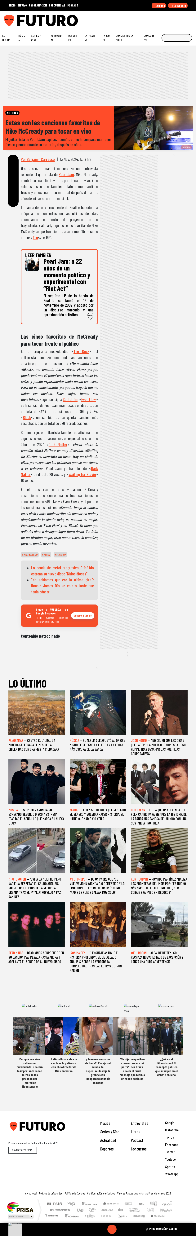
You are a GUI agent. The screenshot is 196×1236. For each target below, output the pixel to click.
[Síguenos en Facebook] (168, 19)
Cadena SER (128, 1204)
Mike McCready (30, 554)
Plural (89, 1220)
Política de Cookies (75, 1193)
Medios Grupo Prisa (20, 1216)
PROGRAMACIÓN (38, 5)
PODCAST (72, 5)
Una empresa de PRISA (20, 1207)
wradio (91, 1209)
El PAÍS (54, 1204)
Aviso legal (31, 1193)
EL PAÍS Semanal (131, 1209)
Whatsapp (171, 1174)
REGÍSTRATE (179, 5)
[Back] (93, 1229)
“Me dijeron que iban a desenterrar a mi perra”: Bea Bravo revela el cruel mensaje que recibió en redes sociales (132, 1068)
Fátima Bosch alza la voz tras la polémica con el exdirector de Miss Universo (64, 1065)
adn (153, 1204)
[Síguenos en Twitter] (174, 19)
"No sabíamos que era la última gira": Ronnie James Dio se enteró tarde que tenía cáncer (62, 585)
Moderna (71, 1220)
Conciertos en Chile (124, 38)
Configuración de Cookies (101, 1193)
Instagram (171, 1130)
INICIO (12, 5)
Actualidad (56, 38)
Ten (35, 237)
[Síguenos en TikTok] (162, 19)
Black (27, 417)
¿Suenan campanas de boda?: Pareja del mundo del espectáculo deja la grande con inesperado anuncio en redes (98, 1070)
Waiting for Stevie (82, 474)
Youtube (170, 1159)
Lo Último (6, 38)
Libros (135, 1131)
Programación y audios (163, 1228)
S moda (121, 1220)
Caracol (167, 1204)
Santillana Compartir (110, 1204)
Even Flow (88, 399)
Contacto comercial (22, 1150)
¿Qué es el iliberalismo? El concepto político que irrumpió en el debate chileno (166, 1067)
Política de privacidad (51, 1193)
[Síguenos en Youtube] (180, 19)
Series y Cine (36, 38)
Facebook (171, 1144)
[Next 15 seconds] (121, 1229)
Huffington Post (59, 1209)
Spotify (169, 1166)
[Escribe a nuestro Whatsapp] (192, 19)
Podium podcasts (52, 1214)
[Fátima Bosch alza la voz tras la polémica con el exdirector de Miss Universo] (64, 1036)
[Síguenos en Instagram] (156, 19)
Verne (142, 1209)
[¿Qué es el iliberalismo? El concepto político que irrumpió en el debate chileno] (166, 1036)
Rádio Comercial (173, 1220)
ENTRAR (160, 5)
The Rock (81, 351)
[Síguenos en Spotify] (186, 19)
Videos (106, 38)
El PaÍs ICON (105, 1220)
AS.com (140, 1204)
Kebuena (168, 1209)
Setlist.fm (70, 399)
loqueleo (137, 1220)
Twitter (169, 1152)
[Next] (130, 1229)
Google (169, 1122)
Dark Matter (58, 444)
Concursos (149, 38)
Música (21, 38)
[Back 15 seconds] (102, 1229)
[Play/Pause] (112, 1229)
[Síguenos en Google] (150, 19)
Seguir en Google (83, 615)
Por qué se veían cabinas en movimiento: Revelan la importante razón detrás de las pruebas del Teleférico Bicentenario (30, 1072)
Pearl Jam (66, 174)
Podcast (137, 1140)
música (46, 554)
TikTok (169, 1137)
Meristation (155, 1220)
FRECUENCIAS (57, 5)
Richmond (52, 1220)
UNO (81, 1209)
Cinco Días (106, 1209)
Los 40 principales (72, 1204)
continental (121, 1209)
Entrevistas (90, 38)
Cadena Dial (154, 1209)
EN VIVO (22, 5)
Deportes (72, 38)
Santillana (90, 1204)
